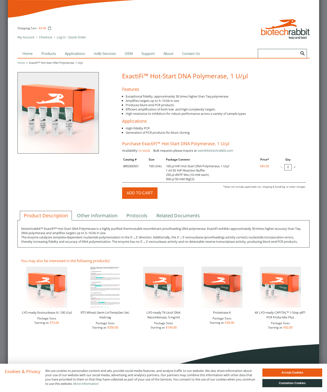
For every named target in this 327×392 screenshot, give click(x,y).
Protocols (136, 215)
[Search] (303, 53)
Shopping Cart (26, 28)
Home (21, 62)
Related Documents (178, 215)
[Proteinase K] (222, 287)
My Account (25, 37)
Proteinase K (222, 312)
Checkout (45, 37)
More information (86, 383)
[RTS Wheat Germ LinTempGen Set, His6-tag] (105, 287)
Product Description (46, 215)
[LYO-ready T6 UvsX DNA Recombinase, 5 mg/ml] (163, 287)
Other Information (97, 215)
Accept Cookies (292, 372)
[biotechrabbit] (285, 29)
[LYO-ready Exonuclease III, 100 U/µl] (46, 287)
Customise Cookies (292, 383)
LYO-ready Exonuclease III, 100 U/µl (47, 312)
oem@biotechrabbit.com (215, 150)
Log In (61, 37)
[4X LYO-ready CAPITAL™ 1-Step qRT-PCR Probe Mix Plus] (280, 287)
